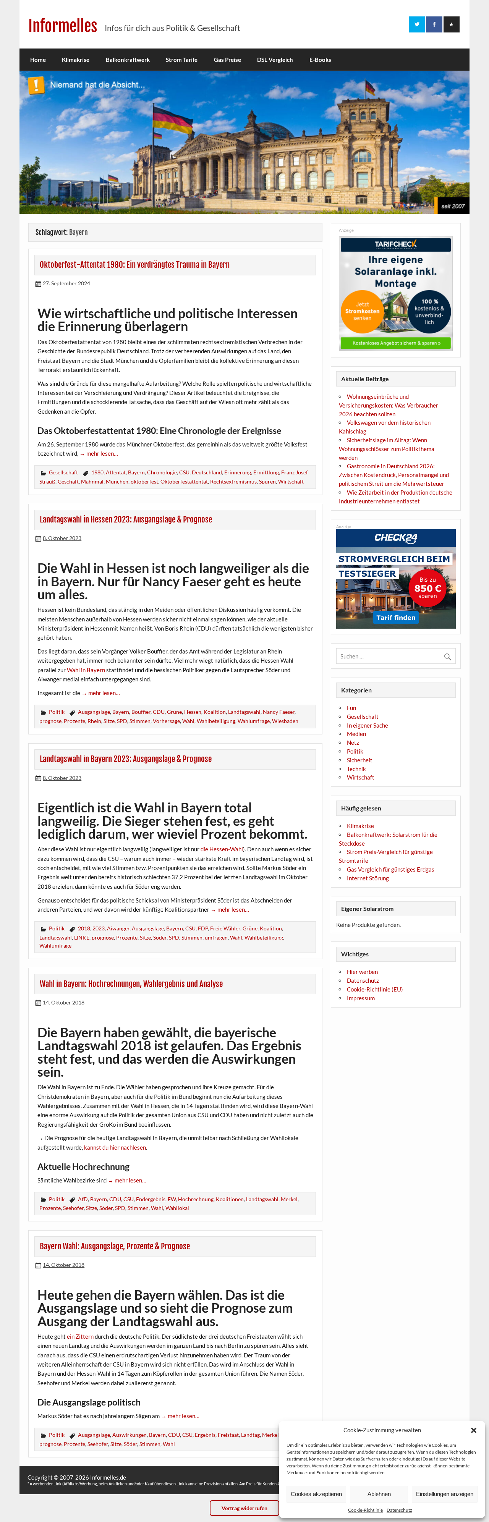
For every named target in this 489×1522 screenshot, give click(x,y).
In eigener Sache (367, 725)
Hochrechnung (196, 1199)
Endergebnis (150, 1199)
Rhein (94, 721)
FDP (203, 928)
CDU (159, 711)
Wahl (188, 721)
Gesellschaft (63, 472)
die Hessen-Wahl (222, 849)
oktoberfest (144, 481)
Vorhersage (166, 721)
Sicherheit (359, 760)
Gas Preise (227, 59)
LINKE (81, 937)
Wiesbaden (285, 721)
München (117, 481)
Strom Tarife (182, 59)
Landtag (250, 1434)
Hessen (192, 711)
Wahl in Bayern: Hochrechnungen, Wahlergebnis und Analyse (131, 984)
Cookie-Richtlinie (365, 1510)
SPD (122, 721)
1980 (97, 472)
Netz (353, 742)
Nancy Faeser (279, 711)
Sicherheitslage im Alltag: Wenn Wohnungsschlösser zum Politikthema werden (386, 449)
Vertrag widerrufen (244, 1508)
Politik (57, 711)
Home (38, 59)
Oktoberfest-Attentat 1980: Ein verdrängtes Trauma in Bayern (135, 265)
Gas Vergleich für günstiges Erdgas (390, 869)
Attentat (116, 472)
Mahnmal (92, 481)
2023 (98, 928)
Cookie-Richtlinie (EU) (375, 989)
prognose (50, 721)
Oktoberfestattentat (184, 481)
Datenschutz (399, 1510)
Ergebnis (205, 1434)
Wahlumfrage (254, 721)
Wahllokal (177, 1208)
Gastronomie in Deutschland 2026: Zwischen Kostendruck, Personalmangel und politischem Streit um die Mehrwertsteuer (394, 475)
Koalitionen (230, 1199)
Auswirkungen (129, 1434)
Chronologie (162, 472)
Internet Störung (368, 878)
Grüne (174, 711)
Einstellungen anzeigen (444, 1494)
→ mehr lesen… (98, 453)
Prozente (74, 721)
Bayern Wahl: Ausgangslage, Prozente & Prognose (115, 1246)
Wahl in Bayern (86, 669)
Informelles (62, 26)
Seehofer (73, 1208)
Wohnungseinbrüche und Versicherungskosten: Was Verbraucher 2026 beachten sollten (388, 405)
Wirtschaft (291, 481)
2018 (84, 928)
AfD (83, 1199)
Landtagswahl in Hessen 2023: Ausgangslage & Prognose (126, 519)
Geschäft (68, 481)
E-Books (320, 59)
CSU (184, 472)
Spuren (267, 481)
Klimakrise (75, 59)
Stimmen (140, 721)
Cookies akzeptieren (316, 1494)
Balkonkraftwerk (128, 59)
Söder (160, 937)
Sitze (109, 721)
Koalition (215, 711)
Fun (351, 707)
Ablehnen (379, 1494)
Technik (356, 768)
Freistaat (228, 1434)
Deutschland (207, 472)
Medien (356, 733)
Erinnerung (237, 472)
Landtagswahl (244, 711)
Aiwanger (118, 928)
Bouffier (141, 711)
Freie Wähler (225, 928)
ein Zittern (80, 1336)
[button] (474, 1430)
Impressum (361, 998)
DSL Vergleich (275, 59)
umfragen (216, 937)
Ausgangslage (94, 711)
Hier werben (362, 971)
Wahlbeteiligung (216, 721)
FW (172, 1199)
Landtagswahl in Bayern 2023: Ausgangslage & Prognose (126, 759)
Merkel (289, 1199)
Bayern (136, 472)
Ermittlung (266, 472)
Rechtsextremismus (233, 481)
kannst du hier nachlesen (115, 1147)
